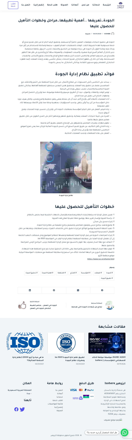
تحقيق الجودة (32, 273)
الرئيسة (107, 5)
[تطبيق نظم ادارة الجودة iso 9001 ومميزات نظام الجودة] (65, 343)
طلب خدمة (52, 5)
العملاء (98, 273)
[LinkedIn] (30, 290)
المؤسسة (85, 273)
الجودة (109, 273)
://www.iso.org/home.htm (103, 259)
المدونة (64, 5)
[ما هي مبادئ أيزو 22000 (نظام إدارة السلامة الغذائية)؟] (25, 343)
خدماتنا (96, 5)
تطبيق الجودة (107, 278)
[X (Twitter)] (78, 290)
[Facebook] (102, 290)
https (89, 259)
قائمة (60, 404)
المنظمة (62, 273)
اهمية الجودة (47, 273)
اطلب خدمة (58, 401)
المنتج (73, 273)
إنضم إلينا (38, 5)
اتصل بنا (25, 5)
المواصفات (52, 404)
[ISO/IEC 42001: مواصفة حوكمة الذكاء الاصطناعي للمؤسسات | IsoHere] (106, 343)
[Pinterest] (54, 290)
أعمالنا (74, 5)
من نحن (85, 5)
